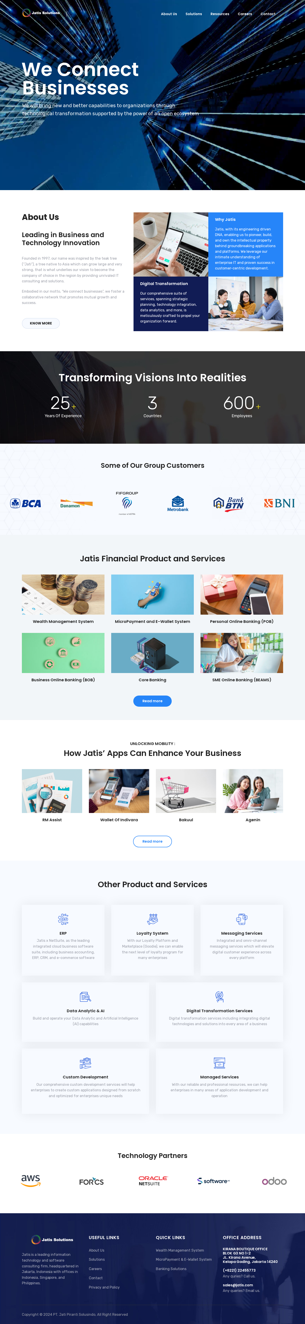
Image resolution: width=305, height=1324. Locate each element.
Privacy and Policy (104, 1287)
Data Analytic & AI (85, 1011)
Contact (268, 14)
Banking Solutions (171, 1269)
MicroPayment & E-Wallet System (184, 1259)
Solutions (194, 14)
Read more (152, 701)
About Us (96, 1250)
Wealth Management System (180, 1250)
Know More (41, 323)
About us (169, 14)
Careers (245, 14)
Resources (220, 14)
